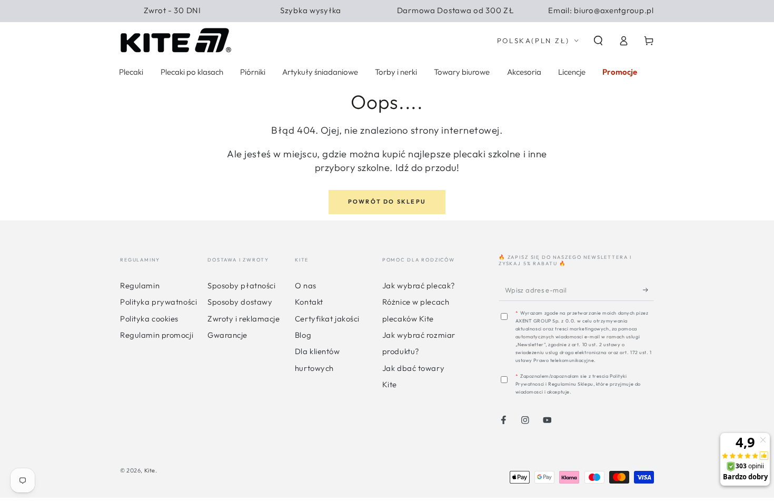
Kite (149, 470)
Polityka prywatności (158, 302)
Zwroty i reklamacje (243, 319)
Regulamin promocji (156, 335)
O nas (305, 285)
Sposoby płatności (241, 285)
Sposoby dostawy (239, 302)
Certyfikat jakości (327, 319)
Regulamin (140, 285)
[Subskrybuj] (648, 289)
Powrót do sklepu (387, 201)
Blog (303, 335)
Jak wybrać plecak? (418, 285)
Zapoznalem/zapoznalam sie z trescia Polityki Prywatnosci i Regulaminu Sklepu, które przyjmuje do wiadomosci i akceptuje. (578, 384)
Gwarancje (227, 335)
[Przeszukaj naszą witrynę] (598, 41)
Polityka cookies (149, 319)
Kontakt (309, 302)
